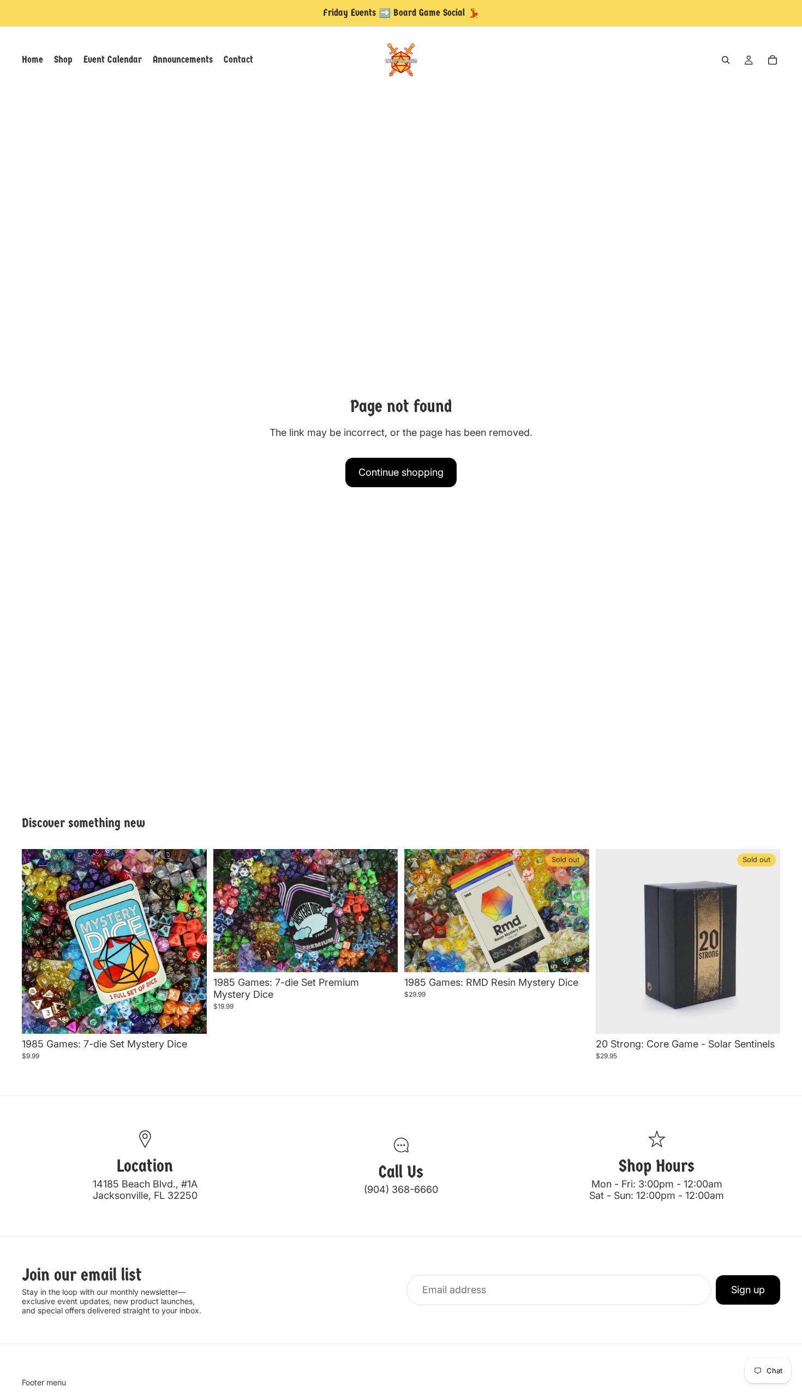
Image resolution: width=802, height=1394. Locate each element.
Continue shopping (401, 472)
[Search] (726, 60)
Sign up (748, 1289)
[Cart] (773, 60)
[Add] (190, 1017)
